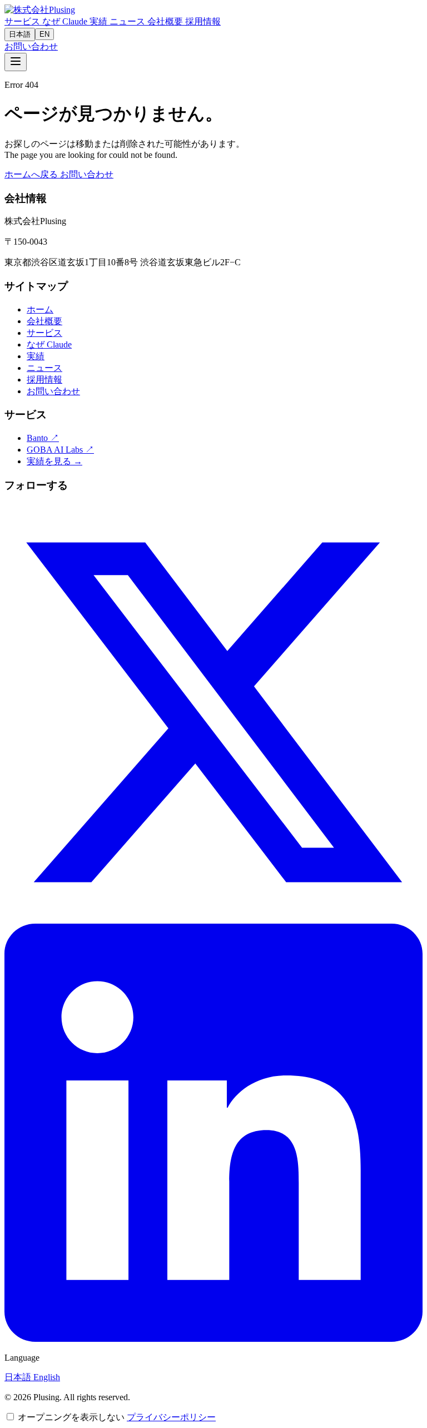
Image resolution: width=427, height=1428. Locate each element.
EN (44, 34)
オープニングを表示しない (71, 1417)
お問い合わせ (31, 46)
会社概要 (166, 21)
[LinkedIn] (213, 1338)
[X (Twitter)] (213, 918)
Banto (43, 438)
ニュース (128, 21)
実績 (100, 21)
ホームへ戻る (32, 174)
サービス (23, 21)
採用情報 (203, 21)
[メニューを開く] (15, 62)
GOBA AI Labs (60, 449)
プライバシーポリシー (171, 1417)
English (46, 1377)
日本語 (20, 34)
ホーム (40, 309)
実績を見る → (54, 461)
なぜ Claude (66, 21)
